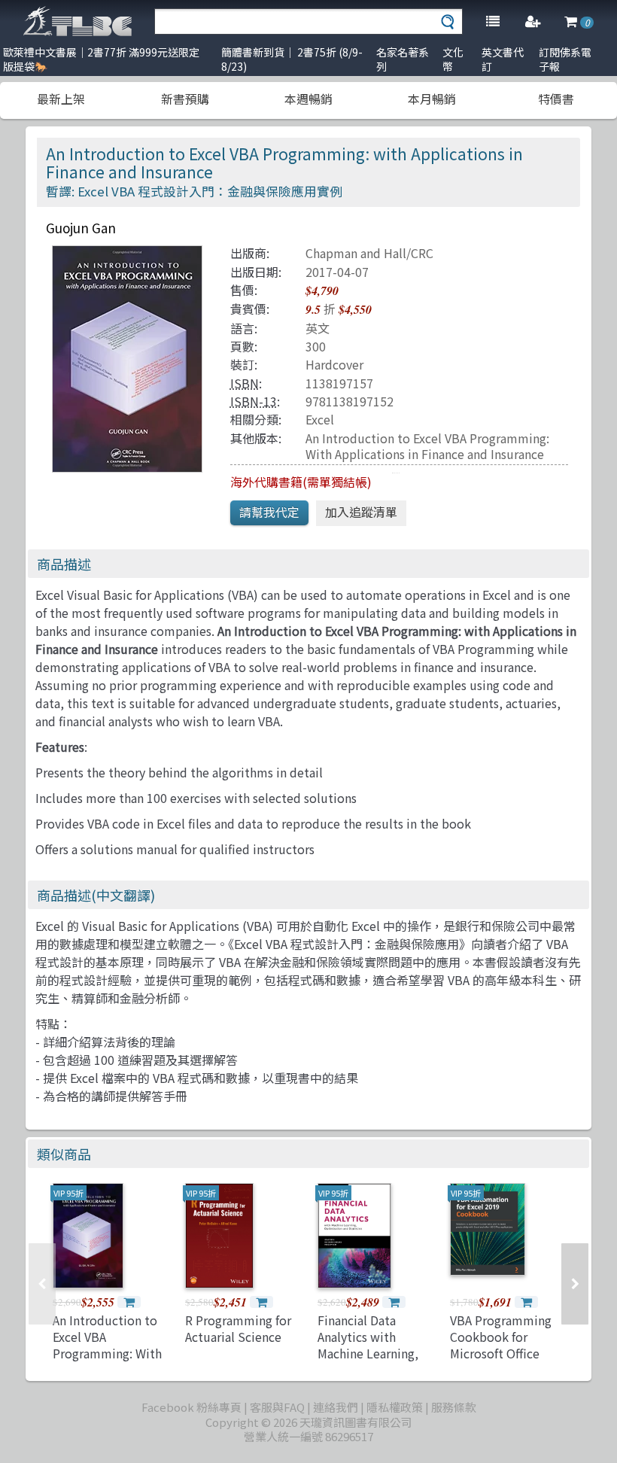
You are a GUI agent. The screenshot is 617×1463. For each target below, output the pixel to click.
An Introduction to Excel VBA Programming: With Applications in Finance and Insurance (427, 446)
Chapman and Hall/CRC (369, 253)
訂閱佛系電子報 (565, 59)
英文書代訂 (503, 59)
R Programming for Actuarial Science (238, 1328)
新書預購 (185, 99)
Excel (319, 419)
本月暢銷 (432, 99)
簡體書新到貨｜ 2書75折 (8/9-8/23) (292, 59)
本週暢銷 (308, 99)
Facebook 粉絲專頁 (191, 1407)
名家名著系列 (402, 59)
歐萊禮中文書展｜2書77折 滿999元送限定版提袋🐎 (101, 59)
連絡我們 (335, 1407)
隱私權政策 (394, 1407)
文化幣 (453, 59)
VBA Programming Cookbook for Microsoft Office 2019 (501, 1345)
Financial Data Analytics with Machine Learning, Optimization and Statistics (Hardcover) (368, 1362)
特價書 (556, 99)
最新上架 (61, 99)
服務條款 (453, 1407)
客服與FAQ (277, 1407)
